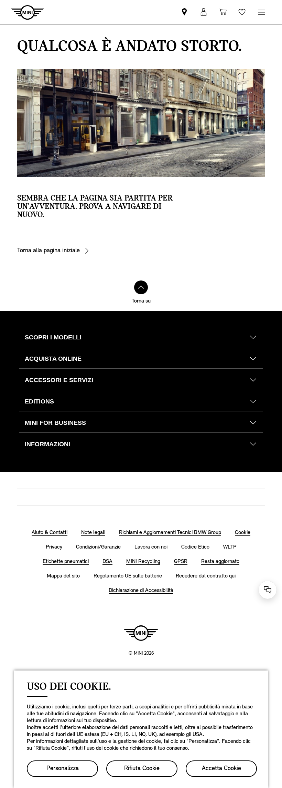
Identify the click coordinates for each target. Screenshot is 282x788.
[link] (184, 12)
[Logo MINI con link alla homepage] (141, 633)
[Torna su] (141, 287)
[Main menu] (261, 12)
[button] (203, 12)
